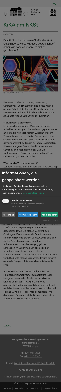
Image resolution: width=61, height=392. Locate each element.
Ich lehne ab (8, 215)
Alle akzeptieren (49, 215)
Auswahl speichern (28, 215)
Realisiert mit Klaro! (50, 220)
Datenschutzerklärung (33, 193)
